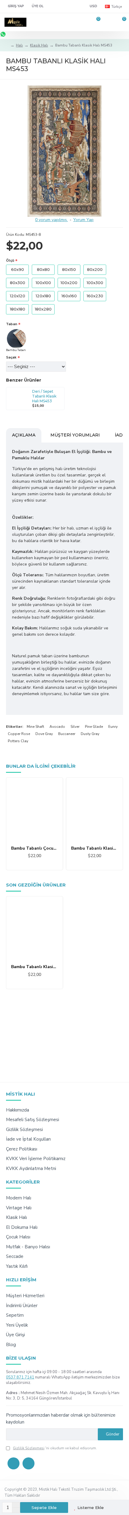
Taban (11, 324)
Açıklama (23, 435)
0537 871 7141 (20, 1377)
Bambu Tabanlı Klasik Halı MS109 (94, 848)
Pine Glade (94, 726)
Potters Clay (18, 741)
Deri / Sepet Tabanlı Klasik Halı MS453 (44, 396)
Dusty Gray (90, 733)
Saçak (11, 357)
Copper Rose (19, 733)
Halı (19, 45)
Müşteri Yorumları (75, 435)
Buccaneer (66, 733)
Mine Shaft (35, 726)
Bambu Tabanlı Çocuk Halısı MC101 (34, 848)
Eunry (113, 726)
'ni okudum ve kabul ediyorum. (55, 1448)
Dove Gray (44, 733)
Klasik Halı (39, 45)
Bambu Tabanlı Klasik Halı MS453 (34, 967)
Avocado (57, 726)
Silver (75, 726)
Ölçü (10, 260)
